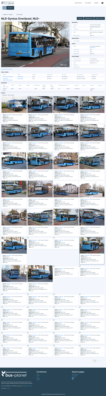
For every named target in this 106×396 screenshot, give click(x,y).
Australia (38, 378)
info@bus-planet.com (27, 385)
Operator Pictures (99, 18)
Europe (37, 379)
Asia (37, 377)
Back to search (8, 14)
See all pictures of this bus (6, 69)
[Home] (4, 7)
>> (100, 361)
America (38, 375)
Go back (19, 14)
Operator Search (78, 2)
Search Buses (88, 2)
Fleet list (80, 18)
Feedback (96, 2)
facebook (8, 388)
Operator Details (88, 18)
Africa (37, 374)
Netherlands (92, 47)
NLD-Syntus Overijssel (8, 76)
